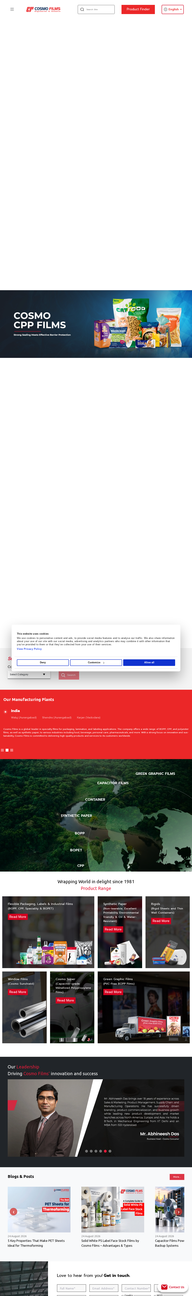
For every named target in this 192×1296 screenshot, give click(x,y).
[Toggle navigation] (12, 9)
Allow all (149, 662)
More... (177, 1177)
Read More (17, 916)
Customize (94, 662)
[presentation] (13, 1211)
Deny (43, 662)
